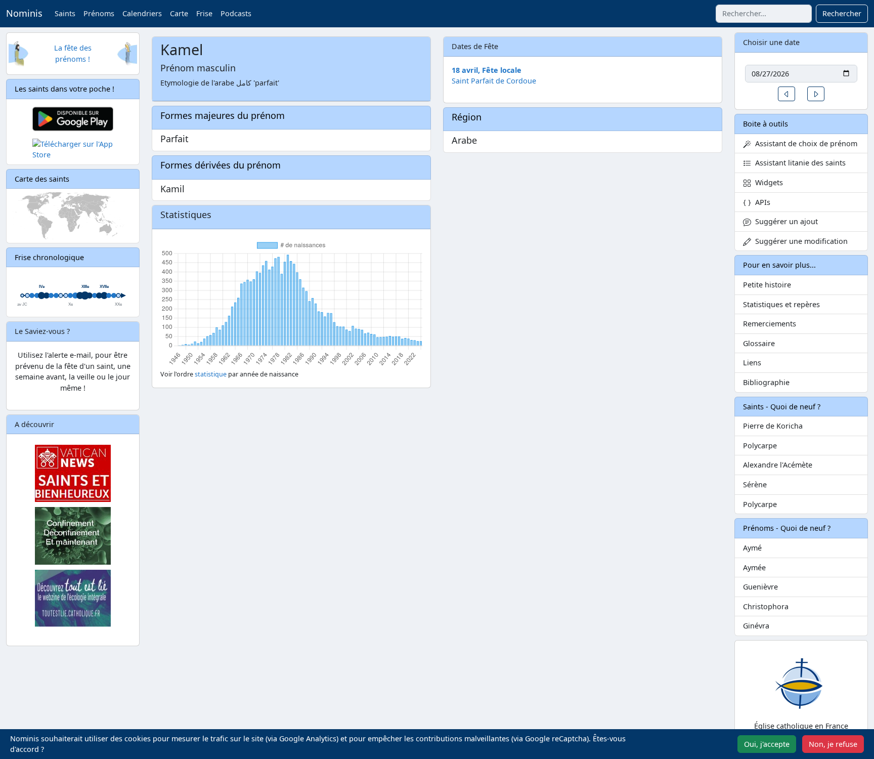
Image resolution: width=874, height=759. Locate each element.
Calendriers (142, 13)
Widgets (767, 182)
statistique (211, 374)
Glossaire (759, 343)
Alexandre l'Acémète (777, 465)
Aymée (754, 567)
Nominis (24, 13)
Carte (179, 13)
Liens (752, 362)
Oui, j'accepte (767, 744)
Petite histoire (767, 284)
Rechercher (841, 13)
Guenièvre (760, 587)
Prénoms (98, 13)
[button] (786, 94)
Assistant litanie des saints (798, 162)
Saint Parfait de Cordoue (494, 81)
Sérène (755, 484)
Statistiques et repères (781, 304)
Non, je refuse (833, 744)
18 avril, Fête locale (486, 70)
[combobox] (764, 14)
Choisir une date (771, 42)
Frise (204, 13)
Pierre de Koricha (773, 426)
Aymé (752, 548)
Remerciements (769, 323)
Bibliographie (766, 382)
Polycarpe (760, 445)
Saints (65, 13)
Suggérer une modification (799, 241)
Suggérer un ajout (784, 221)
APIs (760, 202)
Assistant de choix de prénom (804, 143)
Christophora (766, 606)
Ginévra (756, 625)
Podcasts (236, 13)
